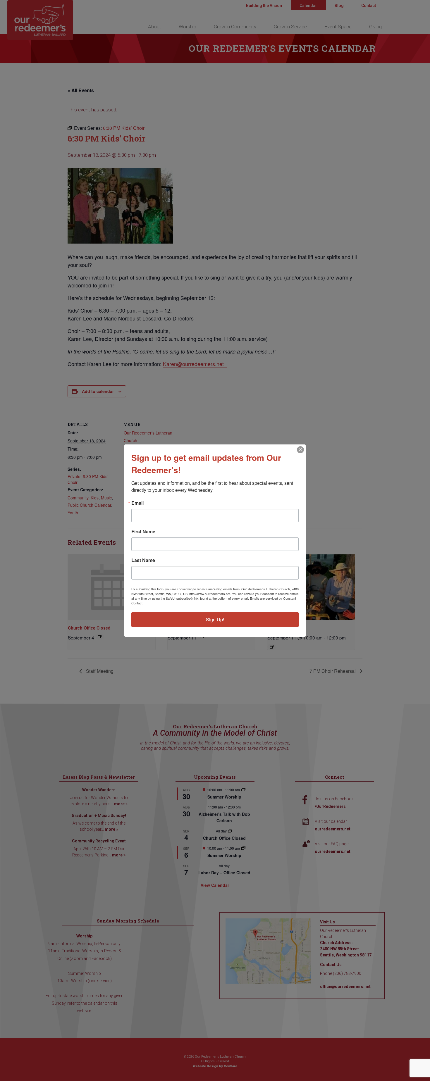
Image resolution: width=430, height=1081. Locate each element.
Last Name (143, 560)
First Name (143, 531)
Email (137, 503)
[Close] (300, 449)
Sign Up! (215, 619)
